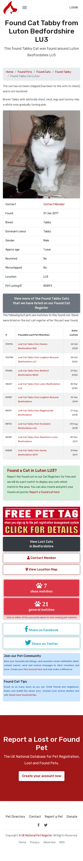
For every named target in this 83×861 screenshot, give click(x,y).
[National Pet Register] (10, 8)
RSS (62, 842)
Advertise (49, 842)
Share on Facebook (43, 630)
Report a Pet (54, 817)
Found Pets (25, 72)
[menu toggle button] (24, 8)
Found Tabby (63, 72)
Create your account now (41, 776)
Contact (35, 817)
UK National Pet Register (36, 835)
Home (9, 72)
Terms (22, 842)
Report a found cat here (45, 492)
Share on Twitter (44, 644)
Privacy (35, 842)
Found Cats (43, 72)
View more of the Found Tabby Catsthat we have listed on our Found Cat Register (41, 303)
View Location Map (42, 569)
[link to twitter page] (45, 824)
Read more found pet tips (22, 695)
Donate (72, 817)
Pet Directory (15, 817)
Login (73, 7)
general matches (42, 606)
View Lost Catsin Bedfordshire (41, 544)
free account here (33, 669)
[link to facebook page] (38, 824)
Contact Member (54, 204)
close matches (41, 587)
